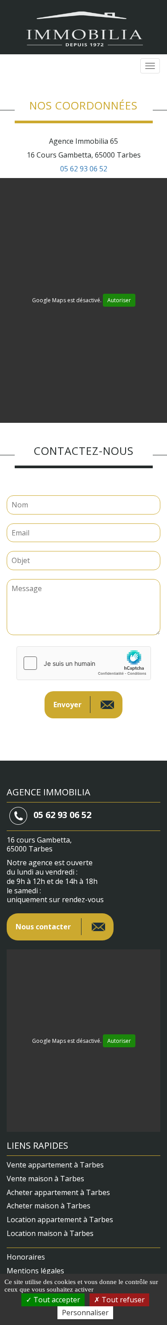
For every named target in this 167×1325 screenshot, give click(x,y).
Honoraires (26, 1257)
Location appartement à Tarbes (60, 1219)
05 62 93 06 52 (83, 169)
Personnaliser (85, 1312)
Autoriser (119, 300)
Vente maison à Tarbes (45, 1178)
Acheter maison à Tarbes (48, 1206)
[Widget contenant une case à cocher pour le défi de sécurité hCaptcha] (83, 663)
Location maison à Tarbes (50, 1233)
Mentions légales (35, 1271)
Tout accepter (56, 1300)
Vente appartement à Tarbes (55, 1165)
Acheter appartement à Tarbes (58, 1192)
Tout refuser (122, 1300)
